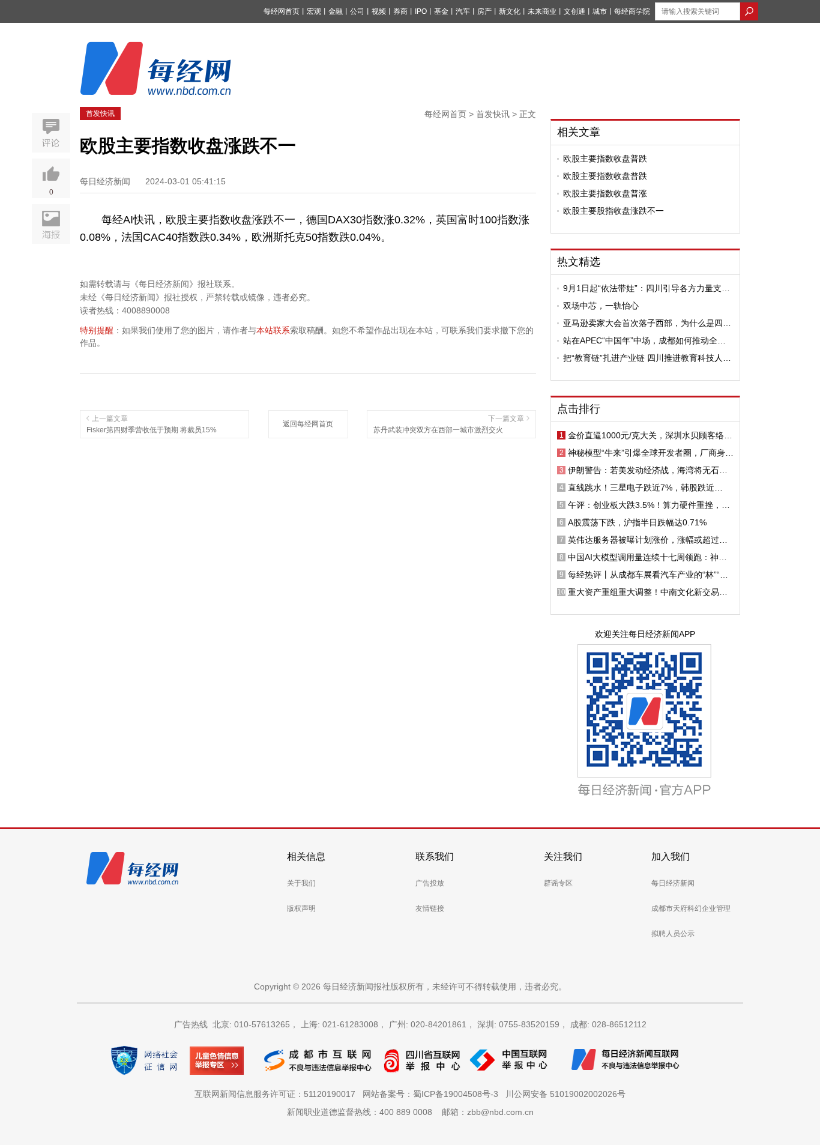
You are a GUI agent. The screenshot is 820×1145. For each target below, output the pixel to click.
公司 (357, 11)
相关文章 (578, 132)
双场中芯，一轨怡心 (601, 305)
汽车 (463, 11)
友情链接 (429, 908)
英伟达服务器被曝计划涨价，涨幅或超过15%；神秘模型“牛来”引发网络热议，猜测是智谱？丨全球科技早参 (651, 540)
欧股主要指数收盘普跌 (605, 158)
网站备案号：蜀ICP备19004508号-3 (433, 1094)
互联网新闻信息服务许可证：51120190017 (277, 1094)
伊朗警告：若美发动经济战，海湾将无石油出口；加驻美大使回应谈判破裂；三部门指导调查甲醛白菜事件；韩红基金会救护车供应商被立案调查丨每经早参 (648, 470)
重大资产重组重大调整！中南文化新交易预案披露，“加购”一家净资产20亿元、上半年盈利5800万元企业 (648, 592)
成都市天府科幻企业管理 (691, 908)
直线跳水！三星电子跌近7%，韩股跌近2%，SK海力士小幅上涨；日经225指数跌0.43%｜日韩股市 (645, 487)
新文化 (509, 11)
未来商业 (542, 11)
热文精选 (578, 261)
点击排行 (578, 408)
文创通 (574, 11)
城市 (599, 11)
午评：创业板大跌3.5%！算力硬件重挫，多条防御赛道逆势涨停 (649, 505)
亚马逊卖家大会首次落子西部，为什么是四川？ (643, 323)
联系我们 (434, 856)
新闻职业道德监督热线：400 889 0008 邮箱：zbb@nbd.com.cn (410, 1112)
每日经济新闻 (673, 883)
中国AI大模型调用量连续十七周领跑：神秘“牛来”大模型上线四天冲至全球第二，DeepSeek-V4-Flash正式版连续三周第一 (647, 557)
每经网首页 (282, 11)
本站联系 (273, 330)
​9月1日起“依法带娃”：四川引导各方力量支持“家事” (646, 288)
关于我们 (301, 883)
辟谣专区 (558, 883)
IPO (421, 11)
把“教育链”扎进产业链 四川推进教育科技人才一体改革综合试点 (647, 358)
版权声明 (301, 908)
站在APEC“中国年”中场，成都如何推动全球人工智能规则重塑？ (644, 340)
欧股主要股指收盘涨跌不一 (613, 211)
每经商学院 (632, 11)
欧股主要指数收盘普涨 (605, 193)
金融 (335, 11)
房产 (484, 11)
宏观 (314, 11)
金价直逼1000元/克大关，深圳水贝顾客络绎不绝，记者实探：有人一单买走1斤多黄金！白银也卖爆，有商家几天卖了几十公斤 (650, 435)
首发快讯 (100, 113)
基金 (441, 11)
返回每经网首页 (308, 424)
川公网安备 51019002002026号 (565, 1094)
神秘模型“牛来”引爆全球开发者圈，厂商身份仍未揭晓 (651, 453)
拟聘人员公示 (673, 933)
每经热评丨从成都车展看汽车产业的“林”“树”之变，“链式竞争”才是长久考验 (649, 574)
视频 (379, 11)
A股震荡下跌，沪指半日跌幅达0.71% (637, 522)
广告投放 (429, 883)
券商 (400, 11)
